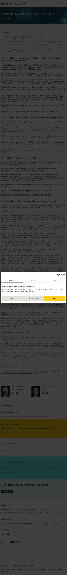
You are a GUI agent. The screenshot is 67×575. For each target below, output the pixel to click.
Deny (12, 298)
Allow (55, 298)
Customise (32, 298)
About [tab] (55, 280)
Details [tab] (33, 280)
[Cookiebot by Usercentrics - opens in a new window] (57, 275)
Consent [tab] (11, 280)
